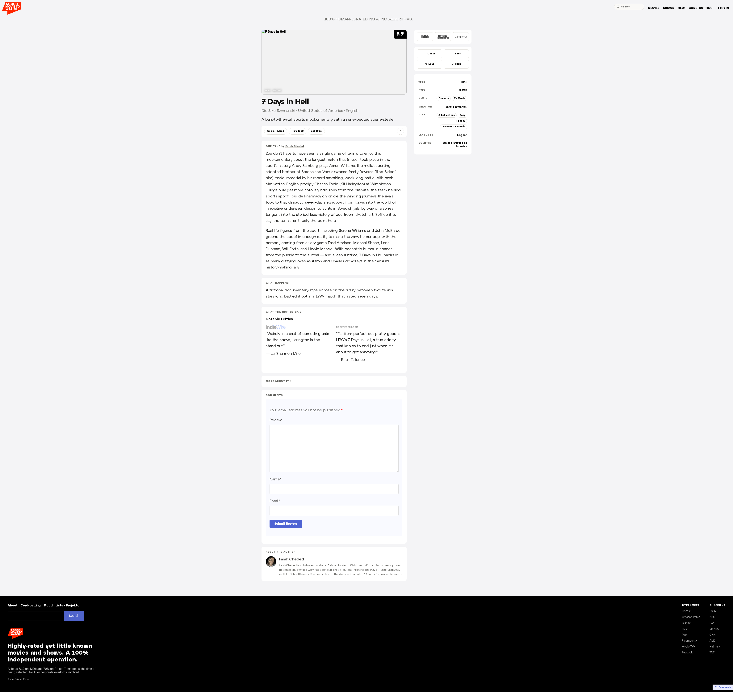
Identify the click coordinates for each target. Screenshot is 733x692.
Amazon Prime (691, 617)
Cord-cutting (701, 8)
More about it (277, 381)
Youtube (316, 131)
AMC (713, 640)
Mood (48, 605)
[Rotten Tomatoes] (443, 36)
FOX (712, 623)
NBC (712, 617)
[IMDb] (425, 36)
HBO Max (297, 131)
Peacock (687, 652)
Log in (723, 8)
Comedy (443, 98)
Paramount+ (689, 640)
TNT (712, 652)
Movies (653, 8)
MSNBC (714, 629)
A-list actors (446, 115)
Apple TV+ (688, 646)
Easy (462, 115)
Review (276, 420)
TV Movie (459, 98)
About (13, 605)
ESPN (713, 611)
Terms (11, 679)
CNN (712, 635)
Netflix (686, 611)
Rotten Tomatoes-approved (383, 565)
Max (684, 635)
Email (275, 501)
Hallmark (715, 646)
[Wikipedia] (461, 36)
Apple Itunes (275, 131)
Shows (668, 8)
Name (275, 479)
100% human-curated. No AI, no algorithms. (368, 19)
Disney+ (687, 623)
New (681, 8)
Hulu (685, 629)
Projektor (73, 605)
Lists (59, 605)
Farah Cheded (294, 146)
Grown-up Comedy (453, 127)
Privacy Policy (22, 679)
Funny (461, 121)
